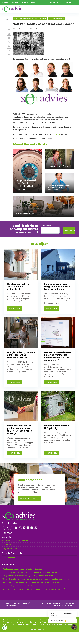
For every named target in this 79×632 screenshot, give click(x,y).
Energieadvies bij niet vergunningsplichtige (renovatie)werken (28, 576)
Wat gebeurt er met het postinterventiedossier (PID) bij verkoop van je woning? (34, 582)
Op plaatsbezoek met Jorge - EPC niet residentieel (22, 569)
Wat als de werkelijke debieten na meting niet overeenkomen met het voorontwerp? (36, 579)
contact (58, 134)
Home (16, 18)
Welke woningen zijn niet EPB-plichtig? (18, 586)
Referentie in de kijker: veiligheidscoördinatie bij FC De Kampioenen (30, 572)
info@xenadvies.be (9, 549)
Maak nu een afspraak (29, 498)
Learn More (36, 630)
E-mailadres (46, 226)
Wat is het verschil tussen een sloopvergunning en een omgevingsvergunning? (34, 589)
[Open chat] (74, 627)
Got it (46, 630)
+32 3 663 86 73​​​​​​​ (7, 545)
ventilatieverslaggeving (56, 18)
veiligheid (43, 18)
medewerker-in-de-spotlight (28, 18)
